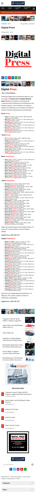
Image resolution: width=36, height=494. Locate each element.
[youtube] (21, 469)
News (9, 23)
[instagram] (18, 469)
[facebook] (2, 77)
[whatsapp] (25, 469)
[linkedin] (9, 77)
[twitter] (6, 77)
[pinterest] (12, 77)
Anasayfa (3, 23)
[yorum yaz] (19, 77)
